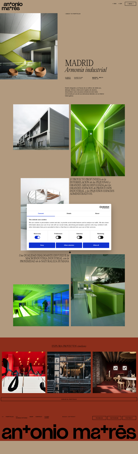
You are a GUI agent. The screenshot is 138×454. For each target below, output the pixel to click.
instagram (114, 418)
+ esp (120, 3)
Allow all (96, 245)
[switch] (58, 237)
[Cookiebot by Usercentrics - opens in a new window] (101, 207)
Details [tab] (69, 213)
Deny (42, 245)
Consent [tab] (41, 213)
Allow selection (69, 245)
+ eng (114, 3)
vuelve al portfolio (69, 399)
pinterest (129, 418)
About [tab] (97, 213)
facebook (99, 418)
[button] (130, 4)
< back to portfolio (73, 13)
